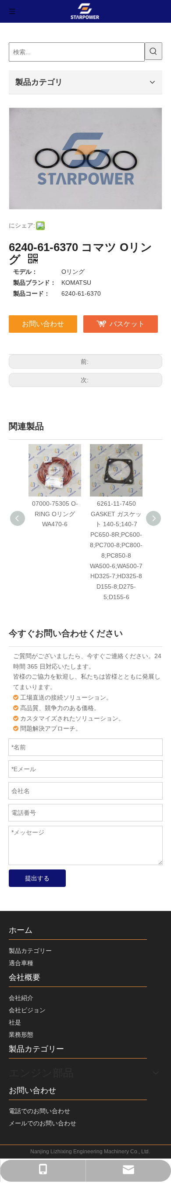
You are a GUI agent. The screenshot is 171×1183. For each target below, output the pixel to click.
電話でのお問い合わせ (39, 1110)
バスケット (127, 324)
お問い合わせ (43, 324)
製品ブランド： (34, 282)
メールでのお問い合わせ (42, 1123)
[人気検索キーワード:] (153, 51)
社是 (15, 1022)
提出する (37, 878)
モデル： (25, 271)
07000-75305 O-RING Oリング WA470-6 (55, 514)
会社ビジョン (27, 1010)
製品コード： (31, 293)
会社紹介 (21, 997)
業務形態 (21, 1034)
